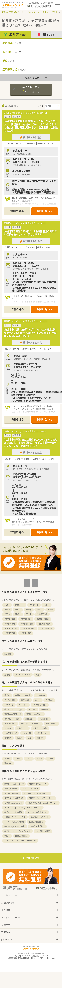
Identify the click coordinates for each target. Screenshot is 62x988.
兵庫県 (39, 758)
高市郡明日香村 (27, 623)
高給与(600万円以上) (12, 714)
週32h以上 (25, 700)
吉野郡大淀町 (26, 633)
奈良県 (45, 12)
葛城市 (18, 614)
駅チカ (7, 695)
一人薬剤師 (26, 733)
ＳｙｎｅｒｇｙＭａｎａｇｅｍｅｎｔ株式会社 (22, 807)
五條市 (28, 609)
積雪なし (40, 737)
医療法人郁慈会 (21, 835)
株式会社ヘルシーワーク (14, 784)
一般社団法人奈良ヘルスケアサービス (42, 802)
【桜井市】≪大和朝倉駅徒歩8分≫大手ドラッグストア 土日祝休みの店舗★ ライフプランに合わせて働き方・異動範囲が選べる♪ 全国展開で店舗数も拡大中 (30, 125)
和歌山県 (7, 763)
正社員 (7, 674)
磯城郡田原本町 (43, 619)
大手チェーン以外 (40, 728)
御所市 (39, 609)
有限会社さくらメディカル (14, 817)
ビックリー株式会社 (30, 788)
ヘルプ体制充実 (10, 733)
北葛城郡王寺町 (10, 628)
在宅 (29, 737)
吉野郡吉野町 (9, 633)
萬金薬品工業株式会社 (13, 802)
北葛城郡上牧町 (44, 623)
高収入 (19, 737)
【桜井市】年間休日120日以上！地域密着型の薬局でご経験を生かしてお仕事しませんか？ (30, 233)
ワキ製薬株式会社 (37, 826)
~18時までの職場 (39, 704)
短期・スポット (42, 733)
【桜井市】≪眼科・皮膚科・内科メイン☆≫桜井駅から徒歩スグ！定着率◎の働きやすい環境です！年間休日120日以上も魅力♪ (30, 332)
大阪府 (28, 758)
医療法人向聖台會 (36, 821)
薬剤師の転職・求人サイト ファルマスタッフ (20, 12)
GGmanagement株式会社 (14, 826)
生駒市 (50, 609)
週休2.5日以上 (10, 700)
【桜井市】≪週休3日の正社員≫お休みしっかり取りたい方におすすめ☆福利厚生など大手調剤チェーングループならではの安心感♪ (30, 443)
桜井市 (55, 12)
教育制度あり (51, 723)
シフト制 (7, 728)
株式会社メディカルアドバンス (36, 793)
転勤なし (32, 709)
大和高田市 (19, 604)
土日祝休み (40, 695)
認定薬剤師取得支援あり (30, 723)
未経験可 (49, 700)
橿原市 (7, 609)
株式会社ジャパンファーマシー (41, 798)
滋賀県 (7, 758)
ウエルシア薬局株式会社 (14, 798)
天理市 (46, 604)
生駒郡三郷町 (9, 619)
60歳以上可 (29, 719)
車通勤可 (44, 709)
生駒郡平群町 (42, 614)
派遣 (37, 674)
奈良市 (7, 604)
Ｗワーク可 (23, 704)
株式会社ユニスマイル (39, 817)
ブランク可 (8, 704)
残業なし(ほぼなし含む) (13, 709)
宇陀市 (28, 614)
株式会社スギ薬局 (11, 793)
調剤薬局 (7, 653)
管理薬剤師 (44, 719)
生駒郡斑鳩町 (26, 619)
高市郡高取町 (9, 623)
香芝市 (7, 614)
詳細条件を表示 (31, 77)
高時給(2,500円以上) (34, 714)
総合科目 (7, 737)
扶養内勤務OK (10, 723)
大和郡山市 (34, 604)
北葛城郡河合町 (46, 628)
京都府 (18, 758)
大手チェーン (22, 728)
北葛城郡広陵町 (28, 628)
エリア (17, 34)
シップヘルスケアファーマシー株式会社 (20, 840)
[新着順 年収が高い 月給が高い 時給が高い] (52, 106)
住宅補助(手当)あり (12, 719)
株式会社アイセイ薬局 (13, 812)
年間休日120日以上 (22, 695)
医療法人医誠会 (10, 788)
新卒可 (37, 700)
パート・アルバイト (22, 674)
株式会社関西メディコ (38, 784)
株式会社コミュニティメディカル (17, 831)
